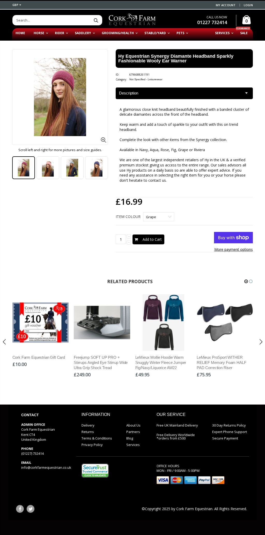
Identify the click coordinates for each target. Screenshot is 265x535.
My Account (226, 5)
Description (128, 93)
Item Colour (128, 216)
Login (248, 5)
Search (96, 20)
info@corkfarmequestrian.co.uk (46, 467)
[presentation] (17, 168)
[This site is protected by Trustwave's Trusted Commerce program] (95, 471)
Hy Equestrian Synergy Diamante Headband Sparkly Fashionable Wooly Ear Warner (175, 58)
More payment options (233, 249)
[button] (246, 281)
